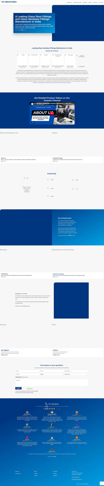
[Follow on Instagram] (49, 461)
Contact (95, 2)
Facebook (55, 471)
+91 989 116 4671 (75, 477)
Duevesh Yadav (52, 451)
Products (69, 2)
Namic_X (52, 426)
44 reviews (58, 409)
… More (54, 421)
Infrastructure (77, 2)
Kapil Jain (27, 439)
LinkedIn (55, 473)
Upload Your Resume (19, 306)
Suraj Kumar (52, 439)
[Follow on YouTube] (57, 461)
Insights (35, 473)
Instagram (55, 475)
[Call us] (53, 461)
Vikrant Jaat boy (77, 439)
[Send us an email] (51, 461)
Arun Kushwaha (27, 426)
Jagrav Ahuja (76, 426)
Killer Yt (76, 414)
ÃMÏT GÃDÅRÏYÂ (27, 414)
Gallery (101, 2)
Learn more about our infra (64, 235)
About (90, 2)
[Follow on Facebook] (46, 461)
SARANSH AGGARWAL (52, 414)
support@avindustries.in (77, 479)
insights (85, 2)
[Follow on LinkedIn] (55, 461)
